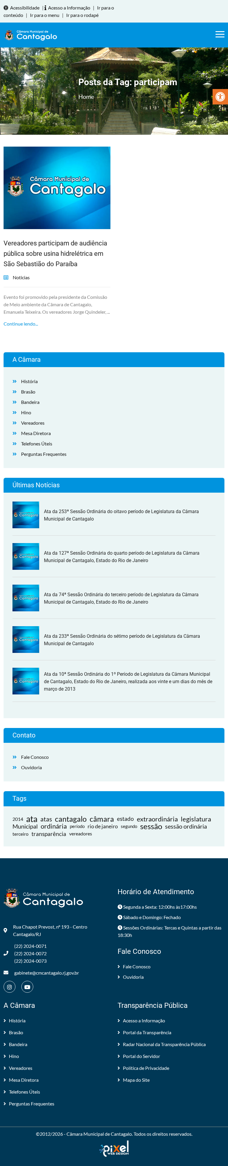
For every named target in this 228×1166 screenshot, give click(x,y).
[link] (220, 96)
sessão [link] (151, 826)
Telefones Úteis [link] (36, 443)
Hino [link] (26, 412)
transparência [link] (48, 833)
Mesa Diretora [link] (36, 433)
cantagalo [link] (71, 819)
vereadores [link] (80, 834)
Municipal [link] (25, 826)
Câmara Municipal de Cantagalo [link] (99, 1134)
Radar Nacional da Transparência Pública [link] (164, 1044)
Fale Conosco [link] (35, 757)
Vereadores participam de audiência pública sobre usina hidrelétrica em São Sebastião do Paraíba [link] (55, 253)
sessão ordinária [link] (186, 826)
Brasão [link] (28, 391)
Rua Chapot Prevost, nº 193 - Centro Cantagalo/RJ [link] (50, 930)
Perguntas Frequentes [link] (43, 454)
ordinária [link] (54, 826)
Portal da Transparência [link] (147, 1032)
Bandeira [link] (30, 402)
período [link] (77, 826)
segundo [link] (129, 826)
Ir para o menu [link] (44, 15)
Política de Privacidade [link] (146, 1068)
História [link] (29, 381)
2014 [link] (17, 819)
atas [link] (46, 819)
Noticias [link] (21, 277)
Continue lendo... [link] (21, 323)
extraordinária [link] (157, 819)
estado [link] (125, 819)
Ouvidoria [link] (31, 767)
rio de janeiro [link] (103, 826)
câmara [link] (102, 819)
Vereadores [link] (33, 423)
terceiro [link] (20, 834)
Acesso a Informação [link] (69, 7)
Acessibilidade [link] (24, 7)
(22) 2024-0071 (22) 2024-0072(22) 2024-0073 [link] (30, 953)
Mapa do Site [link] (136, 1080)
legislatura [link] (196, 819)
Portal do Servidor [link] (141, 1056)
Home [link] (86, 96)
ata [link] (31, 819)
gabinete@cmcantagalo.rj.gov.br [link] (46, 972)
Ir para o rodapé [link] (82, 15)
